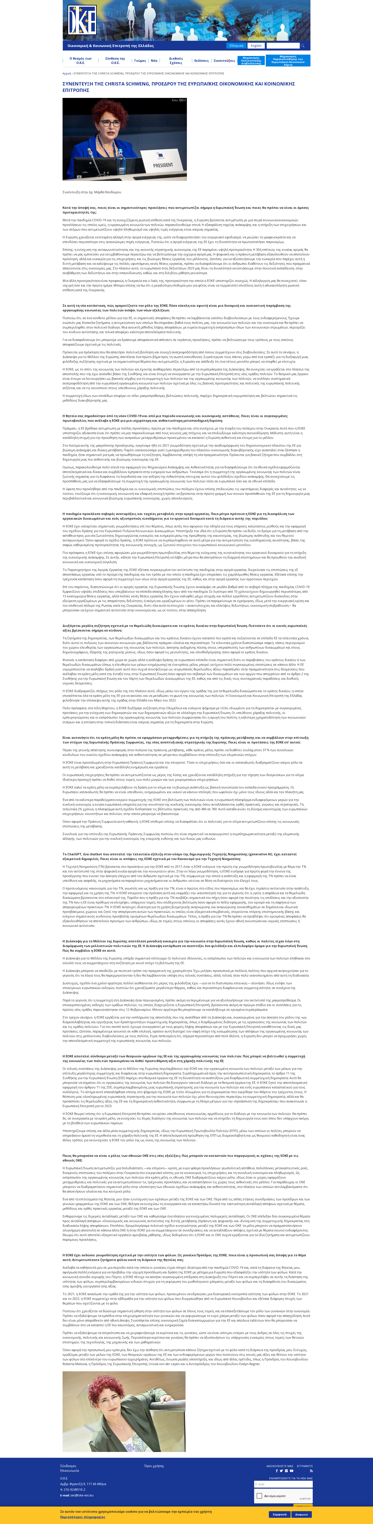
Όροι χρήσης (154, 1466)
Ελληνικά (236, 46)
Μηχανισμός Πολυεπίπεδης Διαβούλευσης (251, 60)
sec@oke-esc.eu (82, 1495)
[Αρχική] (186, 20)
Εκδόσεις (201, 60)
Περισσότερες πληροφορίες (82, 1517)
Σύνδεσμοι (68, 1466)
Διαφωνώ (301, 1514)
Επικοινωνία (69, 1470)
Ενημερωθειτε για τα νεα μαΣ (291, 1478)
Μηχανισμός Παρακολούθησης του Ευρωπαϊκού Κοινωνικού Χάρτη (288, 60)
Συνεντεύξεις (224, 60)
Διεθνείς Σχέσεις (176, 60)
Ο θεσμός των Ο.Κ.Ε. (81, 60)
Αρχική (67, 73)
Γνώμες (140, 60)
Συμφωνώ (280, 1514)
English (256, 46)
